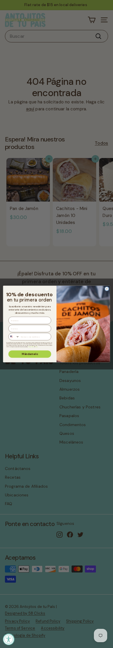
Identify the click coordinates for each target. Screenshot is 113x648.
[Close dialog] (107, 289)
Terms (36, 346)
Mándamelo (30, 354)
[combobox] (14, 336)
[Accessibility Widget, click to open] (8, 639)
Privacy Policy (31, 346)
